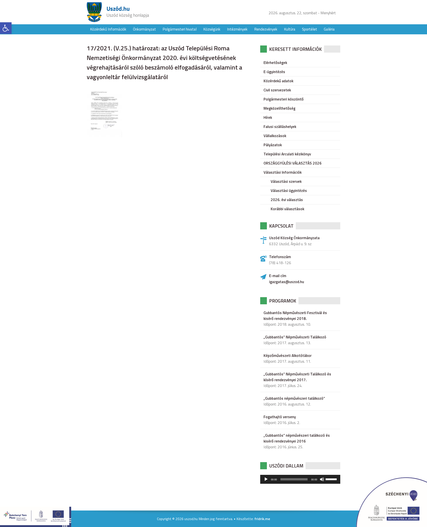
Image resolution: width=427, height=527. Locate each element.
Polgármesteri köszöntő (284, 99)
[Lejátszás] (266, 479)
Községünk (211, 29)
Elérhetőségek (275, 63)
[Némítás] (322, 479)
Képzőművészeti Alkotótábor (288, 355)
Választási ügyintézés (289, 191)
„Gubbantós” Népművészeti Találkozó (295, 337)
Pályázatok (273, 145)
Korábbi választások (287, 209)
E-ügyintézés (274, 72)
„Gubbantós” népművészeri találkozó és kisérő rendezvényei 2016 (297, 438)
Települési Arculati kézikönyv (287, 154)
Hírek (268, 117)
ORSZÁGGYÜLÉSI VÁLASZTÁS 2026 (293, 163)
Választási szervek (286, 181)
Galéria (329, 29)
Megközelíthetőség (279, 108)
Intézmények (237, 29)
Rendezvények (265, 29)
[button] (6, 28)
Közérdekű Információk (108, 29)
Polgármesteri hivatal (180, 29)
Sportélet (309, 29)
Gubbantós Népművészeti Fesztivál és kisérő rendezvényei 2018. (295, 315)
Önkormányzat (144, 29)
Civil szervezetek (277, 90)
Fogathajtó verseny (280, 417)
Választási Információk (283, 172)
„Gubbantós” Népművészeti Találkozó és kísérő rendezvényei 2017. (297, 377)
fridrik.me (262, 518)
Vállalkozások (275, 136)
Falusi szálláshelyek (280, 127)
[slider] (332, 479)
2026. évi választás (287, 200)
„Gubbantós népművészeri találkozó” (294, 398)
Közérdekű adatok (278, 81)
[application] (300, 479)
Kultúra (289, 29)
